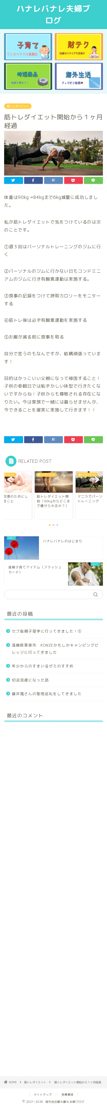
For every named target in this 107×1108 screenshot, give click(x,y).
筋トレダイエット (18, 106)
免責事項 (67, 1094)
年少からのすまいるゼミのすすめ (43, 666)
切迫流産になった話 (30, 680)
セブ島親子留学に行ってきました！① (47, 631)
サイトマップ (43, 1094)
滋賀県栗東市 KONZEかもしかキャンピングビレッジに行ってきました (55, 648)
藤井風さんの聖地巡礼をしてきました (47, 693)
